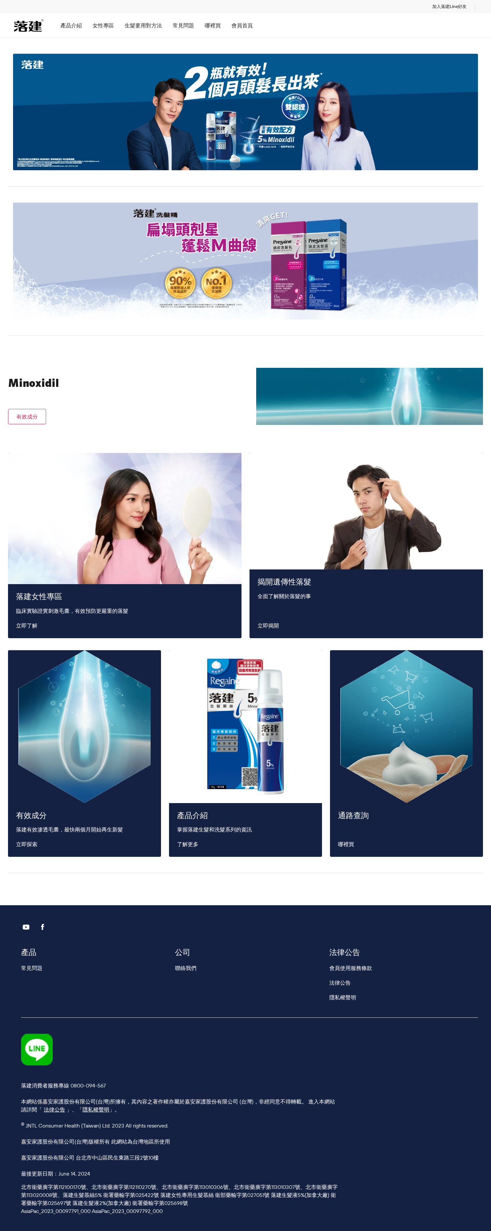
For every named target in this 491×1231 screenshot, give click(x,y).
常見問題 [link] (183, 25)
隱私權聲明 (96, 1109)
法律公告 (54, 1109)
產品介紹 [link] (71, 25)
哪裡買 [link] (213, 25)
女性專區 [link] (103, 25)
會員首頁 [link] (242, 25)
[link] (449, 7)
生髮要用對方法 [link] (143, 25)
